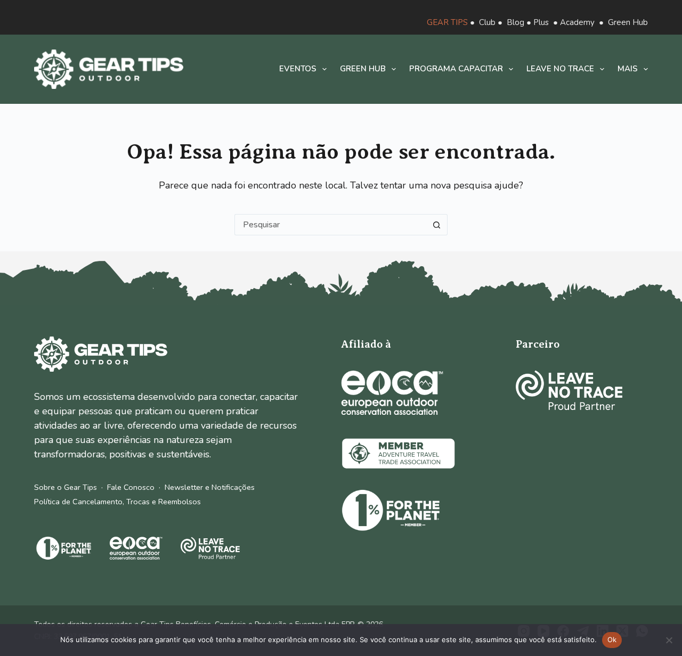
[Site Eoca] (392, 393)
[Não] (668, 640)
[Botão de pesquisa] (437, 224)
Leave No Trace (560, 68)
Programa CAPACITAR (456, 68)
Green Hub (628, 22)
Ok (612, 639)
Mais (628, 68)
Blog (515, 22)
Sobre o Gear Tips (65, 487)
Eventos (297, 68)
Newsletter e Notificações (210, 487)
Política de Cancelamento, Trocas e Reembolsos (117, 501)
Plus (541, 22)
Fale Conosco (131, 487)
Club (487, 22)
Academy (577, 22)
